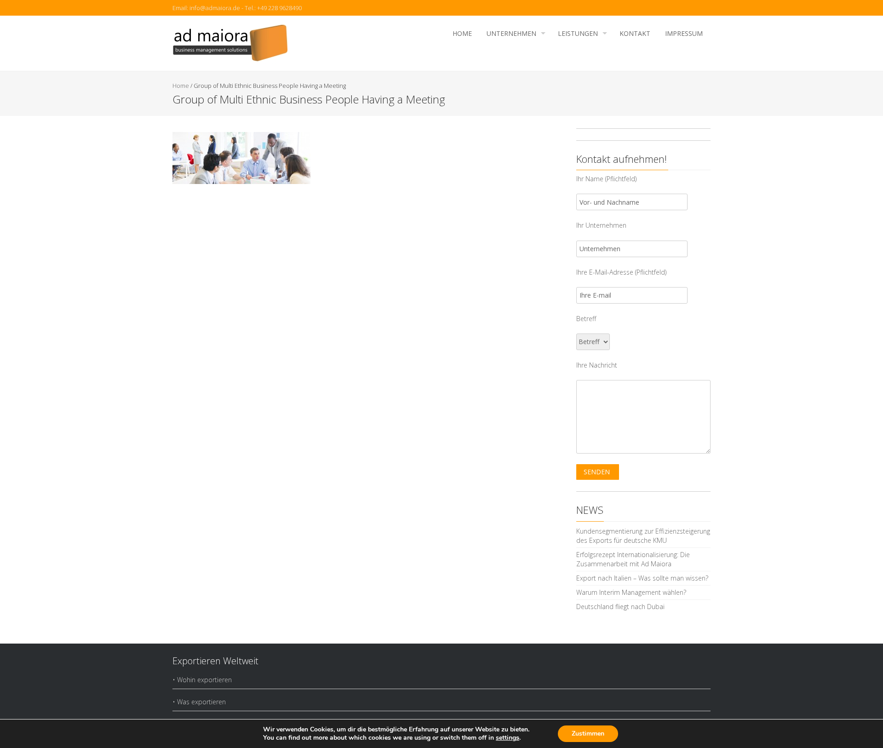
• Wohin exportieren (202, 679)
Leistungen (578, 33)
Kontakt (634, 33)
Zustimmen (588, 733)
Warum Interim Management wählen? (631, 592)
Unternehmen (511, 33)
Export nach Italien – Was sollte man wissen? (642, 578)
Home (462, 33)
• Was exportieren (199, 701)
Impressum (684, 33)
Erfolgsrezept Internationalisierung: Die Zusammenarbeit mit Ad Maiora (633, 559)
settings (507, 738)
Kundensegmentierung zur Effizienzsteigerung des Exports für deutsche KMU (643, 536)
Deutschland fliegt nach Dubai (620, 606)
